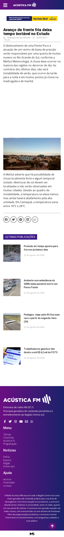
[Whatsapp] (31, 421)
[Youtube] (21, 421)
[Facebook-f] (4, 421)
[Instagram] (15, 421)
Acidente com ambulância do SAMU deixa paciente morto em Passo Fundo (40, 284)
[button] (6, 219)
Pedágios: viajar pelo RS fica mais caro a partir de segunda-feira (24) (42, 318)
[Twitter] (10, 421)
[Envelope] (26, 421)
